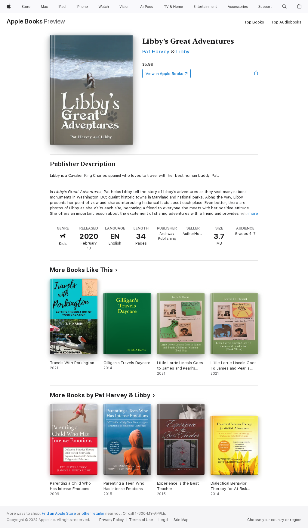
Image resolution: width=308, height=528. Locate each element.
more (253, 213)
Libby (182, 51)
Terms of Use (141, 520)
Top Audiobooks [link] (286, 22)
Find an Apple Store (59, 513)
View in (164, 73)
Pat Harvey (156, 51)
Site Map (181, 520)
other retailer (93, 513)
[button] (284, 6)
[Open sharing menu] (256, 73)
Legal (163, 520)
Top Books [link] (254, 22)
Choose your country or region (274, 520)
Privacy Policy (111, 520)
